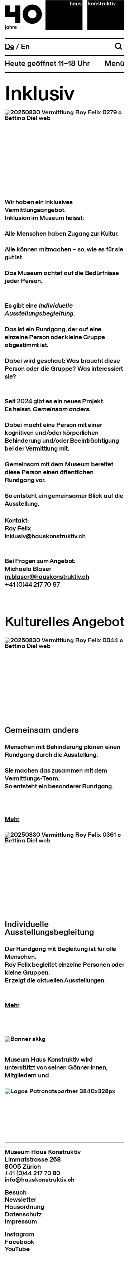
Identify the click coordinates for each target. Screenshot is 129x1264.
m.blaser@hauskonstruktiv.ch (47, 577)
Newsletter (20, 1200)
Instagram (19, 1234)
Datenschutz (23, 1214)
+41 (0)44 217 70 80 (32, 1173)
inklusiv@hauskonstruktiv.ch (45, 536)
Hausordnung (24, 1207)
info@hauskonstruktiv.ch (40, 1180)
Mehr (12, 819)
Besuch (16, 1192)
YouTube (17, 1249)
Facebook (19, 1242)
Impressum (21, 1222)
